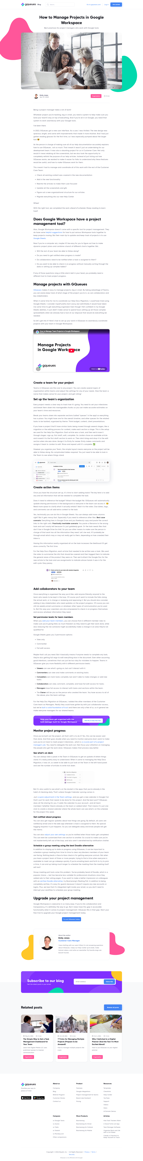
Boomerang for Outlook (84, 1127)
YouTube (107, 1098)
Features (79, 1088)
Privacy (87, 1152)
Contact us (57, 1101)
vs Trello (56, 1127)
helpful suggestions (54, 232)
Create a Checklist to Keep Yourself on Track (112, 1136)
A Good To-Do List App (111, 1124)
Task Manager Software (112, 1127)
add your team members (52, 621)
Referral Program (59, 1095)
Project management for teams (87, 1095)
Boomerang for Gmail (83, 1124)
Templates (107, 1088)
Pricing (78, 1101)
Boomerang (80, 1120)
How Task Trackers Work (112, 1120)
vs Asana (56, 1124)
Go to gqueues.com (94, 4)
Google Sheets (39, 238)
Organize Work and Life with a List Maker (112, 1131)
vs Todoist (56, 1130)
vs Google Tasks (58, 1120)
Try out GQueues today (71, 919)
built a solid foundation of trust (55, 707)
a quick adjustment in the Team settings (55, 797)
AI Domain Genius (110, 1111)
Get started (116, 4)
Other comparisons (59, 1137)
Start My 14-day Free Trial (92, 720)
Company (56, 1088)
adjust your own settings (55, 835)
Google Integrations (83, 1091)
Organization (96, 96)
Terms (93, 1152)
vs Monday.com (58, 1134)
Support (106, 1101)
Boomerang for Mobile (84, 1130)
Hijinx (105, 1108)
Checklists (107, 1091)
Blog (54, 1091)
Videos (106, 1104)
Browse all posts (113, 1007)
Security (71, 1154)
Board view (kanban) (83, 1098)
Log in (106, 4)
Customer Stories (59, 1098)
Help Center (108, 1095)
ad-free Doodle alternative (51, 881)
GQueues (37, 290)
